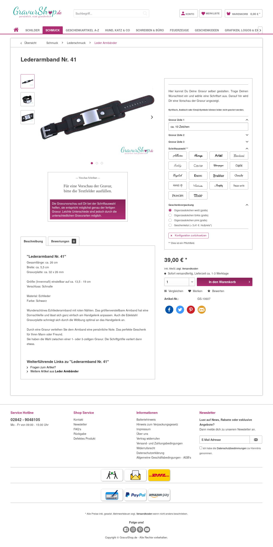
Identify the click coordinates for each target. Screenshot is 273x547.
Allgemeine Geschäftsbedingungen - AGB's (163, 457)
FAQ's (77, 429)
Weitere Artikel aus (54, 371)
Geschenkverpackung (181, 205)
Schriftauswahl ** (178, 148)
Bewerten (217, 291)
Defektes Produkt (84, 438)
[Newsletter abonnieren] (256, 440)
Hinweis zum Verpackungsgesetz (157, 424)
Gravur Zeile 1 (176, 120)
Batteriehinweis (146, 419)
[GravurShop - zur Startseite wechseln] (38, 16)
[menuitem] (111, 12)
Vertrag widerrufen (148, 438)
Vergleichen (175, 291)
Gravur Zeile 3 (176, 142)
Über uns (142, 434)
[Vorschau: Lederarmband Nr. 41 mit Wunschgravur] (28, 99)
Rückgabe (80, 434)
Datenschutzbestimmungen (232, 448)
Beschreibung (33, 241)
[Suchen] (145, 13)
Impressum (143, 429)
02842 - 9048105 (25, 419)
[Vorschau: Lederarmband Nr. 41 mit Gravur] (28, 81)
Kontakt (78, 419)
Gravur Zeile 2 (176, 135)
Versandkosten (144, 513)
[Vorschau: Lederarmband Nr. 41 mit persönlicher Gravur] (28, 117)
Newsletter (80, 424)
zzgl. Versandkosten (187, 268)
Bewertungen (63, 241)
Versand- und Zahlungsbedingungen (159, 443)
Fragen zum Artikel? (43, 367)
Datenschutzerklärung (150, 453)
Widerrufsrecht (145, 448)
